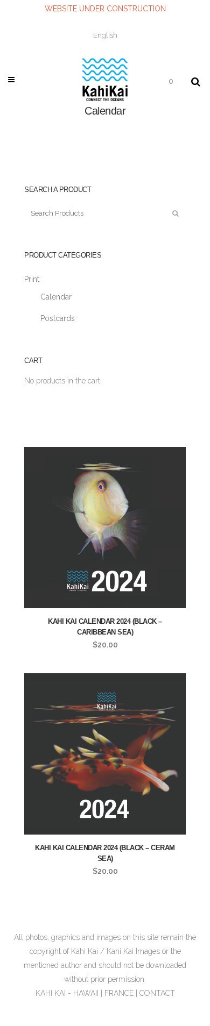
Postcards (57, 318)
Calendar (56, 297)
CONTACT (157, 993)
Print (31, 279)
